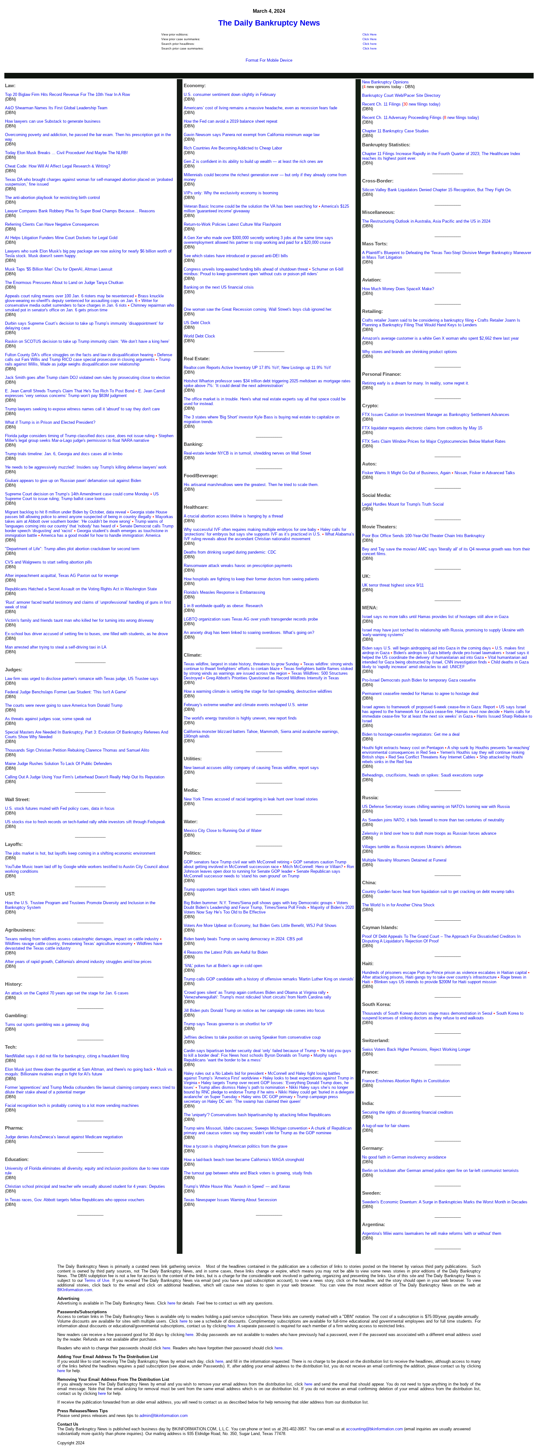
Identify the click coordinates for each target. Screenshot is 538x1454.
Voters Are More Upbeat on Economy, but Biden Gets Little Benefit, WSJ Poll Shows (260, 925)
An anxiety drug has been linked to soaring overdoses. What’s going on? (249, 632)
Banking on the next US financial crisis (219, 287)
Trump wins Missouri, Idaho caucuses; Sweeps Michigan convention (245, 1128)
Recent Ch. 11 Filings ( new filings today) (401, 104)
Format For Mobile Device (269, 60)
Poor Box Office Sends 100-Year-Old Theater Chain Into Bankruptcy (423, 535)
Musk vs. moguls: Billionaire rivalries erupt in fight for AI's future (89, 1071)
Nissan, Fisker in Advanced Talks (485, 472)
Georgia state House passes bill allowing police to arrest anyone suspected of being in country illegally (86, 514)
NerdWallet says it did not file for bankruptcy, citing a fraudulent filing (67, 1056)
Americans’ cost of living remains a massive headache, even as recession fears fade (260, 108)
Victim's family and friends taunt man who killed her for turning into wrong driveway (79, 620)
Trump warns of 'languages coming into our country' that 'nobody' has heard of (84, 523)
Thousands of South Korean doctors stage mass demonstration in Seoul (427, 1013)
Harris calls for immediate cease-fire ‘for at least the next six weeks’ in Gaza (446, 714)
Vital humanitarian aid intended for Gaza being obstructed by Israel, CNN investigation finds (444, 659)
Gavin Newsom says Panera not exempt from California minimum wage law (251, 134)
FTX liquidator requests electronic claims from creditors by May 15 (422, 428)
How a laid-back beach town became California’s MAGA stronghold (244, 1159)
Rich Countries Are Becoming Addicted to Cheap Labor (233, 148)
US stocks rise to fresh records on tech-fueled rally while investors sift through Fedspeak (85, 821)
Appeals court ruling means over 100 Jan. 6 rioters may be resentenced (69, 296)
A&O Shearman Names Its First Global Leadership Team (56, 108)
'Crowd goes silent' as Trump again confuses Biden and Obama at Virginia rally (255, 992)
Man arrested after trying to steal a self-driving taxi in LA (55, 647)
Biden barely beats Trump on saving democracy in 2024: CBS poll (243, 939)
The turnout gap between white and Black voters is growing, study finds (248, 1173)
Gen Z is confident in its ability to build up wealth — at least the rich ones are (253, 161)
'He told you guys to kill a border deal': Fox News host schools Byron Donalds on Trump (267, 1053)
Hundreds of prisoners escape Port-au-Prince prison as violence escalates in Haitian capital (444, 972)
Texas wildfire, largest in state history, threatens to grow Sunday (241, 664)
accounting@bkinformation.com (374, 1429)
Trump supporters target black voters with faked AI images (236, 889)
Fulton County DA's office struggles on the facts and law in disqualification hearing (79, 354)
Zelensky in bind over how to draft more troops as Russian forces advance (429, 833)
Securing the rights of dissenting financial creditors (407, 1112)
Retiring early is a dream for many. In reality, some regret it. (415, 383)
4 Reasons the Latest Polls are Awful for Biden (226, 952)
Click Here (369, 34)
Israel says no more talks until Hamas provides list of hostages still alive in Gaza (435, 616)
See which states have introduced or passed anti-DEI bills (236, 255)
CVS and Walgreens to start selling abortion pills (48, 562)
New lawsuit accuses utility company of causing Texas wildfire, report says (251, 767)
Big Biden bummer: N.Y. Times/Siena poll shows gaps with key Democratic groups (258, 902)
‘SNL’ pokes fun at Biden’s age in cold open (223, 965)
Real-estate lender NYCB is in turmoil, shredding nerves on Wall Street (247, 453)
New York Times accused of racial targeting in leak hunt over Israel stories (251, 799)
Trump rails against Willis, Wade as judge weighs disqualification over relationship (87, 361)
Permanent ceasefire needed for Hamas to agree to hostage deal (420, 693)
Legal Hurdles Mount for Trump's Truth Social (403, 504)
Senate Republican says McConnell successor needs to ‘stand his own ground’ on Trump (262, 873)
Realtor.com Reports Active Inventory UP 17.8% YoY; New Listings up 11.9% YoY (257, 367)
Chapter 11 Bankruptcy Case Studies (395, 131)
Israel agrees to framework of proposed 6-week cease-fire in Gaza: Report (428, 707)
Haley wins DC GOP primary (267, 1096)
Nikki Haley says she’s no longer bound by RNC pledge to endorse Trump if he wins (266, 1089)
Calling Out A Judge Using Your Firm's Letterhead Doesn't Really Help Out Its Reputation (84, 777)
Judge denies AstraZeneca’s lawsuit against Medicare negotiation (64, 1137)
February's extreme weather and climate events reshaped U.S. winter (246, 704)
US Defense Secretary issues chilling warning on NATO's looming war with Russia (436, 806)
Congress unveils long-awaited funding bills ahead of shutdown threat (246, 269)
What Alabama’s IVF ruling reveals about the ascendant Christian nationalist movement (269, 536)
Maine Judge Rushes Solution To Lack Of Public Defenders (58, 763)
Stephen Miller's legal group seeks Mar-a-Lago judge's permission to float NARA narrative (89, 438)
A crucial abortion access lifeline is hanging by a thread (233, 516)
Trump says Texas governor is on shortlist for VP (228, 1024)
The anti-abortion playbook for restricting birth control (52, 197)
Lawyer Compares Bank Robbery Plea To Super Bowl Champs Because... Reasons (80, 211)
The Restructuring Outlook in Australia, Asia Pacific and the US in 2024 (426, 221)
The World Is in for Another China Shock (398, 905)
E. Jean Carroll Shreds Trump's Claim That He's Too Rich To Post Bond (69, 391)
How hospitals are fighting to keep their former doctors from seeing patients (251, 579)
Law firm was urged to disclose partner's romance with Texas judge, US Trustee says (81, 678)
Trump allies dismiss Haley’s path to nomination (241, 1087)
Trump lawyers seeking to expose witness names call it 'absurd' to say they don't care (82, 409)
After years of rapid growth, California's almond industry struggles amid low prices (78, 961)
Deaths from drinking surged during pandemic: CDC (230, 552)
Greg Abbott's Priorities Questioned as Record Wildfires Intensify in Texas (272, 678)
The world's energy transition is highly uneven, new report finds (240, 718)
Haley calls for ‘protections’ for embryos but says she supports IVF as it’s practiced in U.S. (265, 531)
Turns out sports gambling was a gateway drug (47, 1024)
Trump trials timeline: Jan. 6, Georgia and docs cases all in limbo (63, 453)
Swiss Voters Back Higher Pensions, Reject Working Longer (416, 1049)
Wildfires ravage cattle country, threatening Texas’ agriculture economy (69, 943)
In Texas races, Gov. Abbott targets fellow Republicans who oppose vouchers (74, 1199)
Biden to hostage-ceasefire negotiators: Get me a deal (411, 734)
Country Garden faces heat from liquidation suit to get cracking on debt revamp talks (438, 891)
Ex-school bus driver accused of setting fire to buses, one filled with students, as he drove (86, 633)
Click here (370, 43)
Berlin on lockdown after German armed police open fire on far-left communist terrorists (440, 1170)
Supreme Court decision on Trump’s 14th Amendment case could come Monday (77, 494)
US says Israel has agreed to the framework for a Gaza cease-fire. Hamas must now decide (444, 709)
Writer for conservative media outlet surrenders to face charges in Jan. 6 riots (81, 303)
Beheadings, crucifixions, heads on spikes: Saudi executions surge (422, 775)
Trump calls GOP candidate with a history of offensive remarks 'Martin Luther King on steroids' (269, 979)
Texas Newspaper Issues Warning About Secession (230, 1199)
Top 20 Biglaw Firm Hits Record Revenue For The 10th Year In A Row (67, 94)
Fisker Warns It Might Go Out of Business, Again (406, 472)
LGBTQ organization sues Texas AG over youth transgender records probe (251, 619)
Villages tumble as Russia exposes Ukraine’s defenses (411, 846)
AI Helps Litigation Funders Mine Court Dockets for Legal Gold (61, 237)
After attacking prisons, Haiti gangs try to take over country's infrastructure (429, 977)
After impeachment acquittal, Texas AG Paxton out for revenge (61, 575)
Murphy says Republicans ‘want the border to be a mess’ (260, 1057)
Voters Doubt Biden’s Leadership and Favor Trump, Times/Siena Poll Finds (266, 905)
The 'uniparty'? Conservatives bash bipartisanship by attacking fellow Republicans (257, 1114)
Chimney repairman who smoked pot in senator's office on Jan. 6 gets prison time (89, 307)
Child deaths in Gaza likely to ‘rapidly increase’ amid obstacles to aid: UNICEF (445, 664)
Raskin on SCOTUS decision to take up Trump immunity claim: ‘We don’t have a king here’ (87, 341)
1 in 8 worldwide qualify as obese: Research (223, 605)
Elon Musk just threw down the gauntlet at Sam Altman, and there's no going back (79, 1069)
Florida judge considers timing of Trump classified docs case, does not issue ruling (79, 435)
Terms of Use (96, 1280)
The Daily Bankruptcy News (269, 22)
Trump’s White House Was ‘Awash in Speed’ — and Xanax (237, 1186)
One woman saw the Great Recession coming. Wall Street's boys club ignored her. (258, 309)
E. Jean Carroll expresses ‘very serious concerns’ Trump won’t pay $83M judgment (85, 393)
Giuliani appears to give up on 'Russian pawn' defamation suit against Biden (73, 480)
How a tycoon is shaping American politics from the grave (235, 1146)
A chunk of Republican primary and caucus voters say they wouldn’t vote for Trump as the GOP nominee (268, 1130)
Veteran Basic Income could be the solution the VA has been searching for (251, 206)
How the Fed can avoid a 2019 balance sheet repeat (230, 121)
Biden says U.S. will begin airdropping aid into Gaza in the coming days (426, 648)
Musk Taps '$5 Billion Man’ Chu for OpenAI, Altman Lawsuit (58, 269)
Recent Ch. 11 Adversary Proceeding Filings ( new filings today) (420, 117)
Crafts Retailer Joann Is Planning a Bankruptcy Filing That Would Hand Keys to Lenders (441, 322)
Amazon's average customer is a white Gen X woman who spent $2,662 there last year (440, 338)
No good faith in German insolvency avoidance (404, 1157)
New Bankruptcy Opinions (385, 82)
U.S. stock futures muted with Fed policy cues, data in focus (60, 808)
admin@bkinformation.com (163, 1415)
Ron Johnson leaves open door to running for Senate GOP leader (269, 869)
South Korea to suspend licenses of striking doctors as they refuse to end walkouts (442, 1015)
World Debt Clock (199, 336)
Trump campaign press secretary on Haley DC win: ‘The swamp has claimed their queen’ (261, 1099)
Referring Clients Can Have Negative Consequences (52, 224)
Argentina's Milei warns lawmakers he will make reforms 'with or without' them (431, 1233)
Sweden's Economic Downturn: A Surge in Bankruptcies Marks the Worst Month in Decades (444, 1202)
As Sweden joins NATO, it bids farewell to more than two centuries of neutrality (433, 820)
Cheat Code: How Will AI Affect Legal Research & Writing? (57, 166)
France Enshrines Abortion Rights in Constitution (406, 1081)
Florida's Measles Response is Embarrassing (224, 592)
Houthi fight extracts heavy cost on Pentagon (403, 747)
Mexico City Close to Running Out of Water (223, 830)
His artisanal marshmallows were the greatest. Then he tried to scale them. (251, 484)
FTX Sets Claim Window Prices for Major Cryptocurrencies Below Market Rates (434, 441)
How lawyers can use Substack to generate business (53, 121)
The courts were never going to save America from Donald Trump (63, 705)
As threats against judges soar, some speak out (48, 718)
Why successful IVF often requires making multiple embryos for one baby (250, 529)
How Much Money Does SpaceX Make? (398, 288)
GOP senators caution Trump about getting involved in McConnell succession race (265, 864)
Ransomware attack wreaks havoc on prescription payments (238, 565)
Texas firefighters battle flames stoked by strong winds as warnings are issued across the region (268, 671)
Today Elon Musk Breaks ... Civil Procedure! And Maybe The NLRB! (66, 152)
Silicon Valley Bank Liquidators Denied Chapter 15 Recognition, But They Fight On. (437, 189)
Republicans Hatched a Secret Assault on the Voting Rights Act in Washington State (81, 589)
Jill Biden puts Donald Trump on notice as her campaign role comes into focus (254, 1010)
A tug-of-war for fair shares (386, 1125)
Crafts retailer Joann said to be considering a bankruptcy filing (418, 320)
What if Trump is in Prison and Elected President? (50, 422)
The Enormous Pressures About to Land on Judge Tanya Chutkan (64, 282)
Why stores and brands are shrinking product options (409, 351)
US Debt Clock (197, 322)
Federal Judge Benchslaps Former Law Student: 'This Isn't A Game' (65, 692)
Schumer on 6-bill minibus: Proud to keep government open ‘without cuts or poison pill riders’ (263, 271)
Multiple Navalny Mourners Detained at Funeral (404, 860)
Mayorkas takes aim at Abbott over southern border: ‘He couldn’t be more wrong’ (89, 519)
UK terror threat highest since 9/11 (393, 585)
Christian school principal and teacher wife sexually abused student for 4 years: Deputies (85, 1186)
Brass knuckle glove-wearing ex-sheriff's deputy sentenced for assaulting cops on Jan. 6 (84, 298)
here (171, 1303)
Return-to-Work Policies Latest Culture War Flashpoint (232, 224)
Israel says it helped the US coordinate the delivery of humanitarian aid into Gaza (445, 655)
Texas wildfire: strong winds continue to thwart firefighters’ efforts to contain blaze (268, 666)
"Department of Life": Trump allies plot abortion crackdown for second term (72, 548)
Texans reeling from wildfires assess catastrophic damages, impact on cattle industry (82, 939)
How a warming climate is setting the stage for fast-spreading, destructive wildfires (258, 691)
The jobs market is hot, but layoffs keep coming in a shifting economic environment (80, 853)
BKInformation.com (74, 1289)
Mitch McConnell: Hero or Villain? (313, 866)
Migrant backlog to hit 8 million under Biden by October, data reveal (65, 512)
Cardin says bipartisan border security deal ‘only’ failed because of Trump (250, 1050)
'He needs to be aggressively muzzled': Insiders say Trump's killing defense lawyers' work (86, 467)
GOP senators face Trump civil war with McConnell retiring (236, 862)
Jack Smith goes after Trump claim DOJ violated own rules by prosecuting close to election (87, 377)
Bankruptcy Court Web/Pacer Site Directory (401, 95)
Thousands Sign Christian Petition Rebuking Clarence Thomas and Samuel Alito (77, 750)
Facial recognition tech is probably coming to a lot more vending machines (72, 1105)
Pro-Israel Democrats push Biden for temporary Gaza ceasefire (419, 680)
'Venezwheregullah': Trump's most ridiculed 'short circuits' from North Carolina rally (257, 997)
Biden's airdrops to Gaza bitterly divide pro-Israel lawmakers (448, 652)
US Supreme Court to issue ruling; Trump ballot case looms (82, 496)
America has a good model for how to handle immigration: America (100, 535)
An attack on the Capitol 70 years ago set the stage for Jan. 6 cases (67, 993)
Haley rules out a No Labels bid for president (224, 1073)
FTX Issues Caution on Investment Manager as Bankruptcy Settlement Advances (435, 414)
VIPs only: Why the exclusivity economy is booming (231, 193)
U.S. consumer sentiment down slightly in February (230, 94)
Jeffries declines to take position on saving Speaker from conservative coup (252, 1037)
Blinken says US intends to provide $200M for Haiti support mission (435, 982)
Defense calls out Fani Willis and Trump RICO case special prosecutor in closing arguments (88, 357)
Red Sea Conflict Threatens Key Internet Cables (432, 757)
